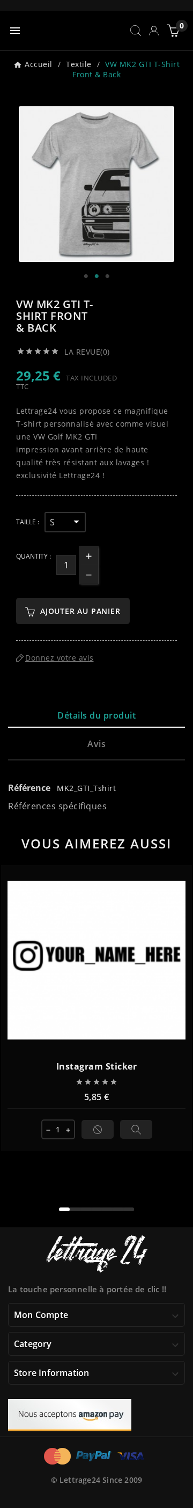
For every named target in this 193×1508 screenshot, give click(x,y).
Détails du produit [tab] (96, 715)
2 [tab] (96, 276)
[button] (64, 1209)
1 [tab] (85, 276)
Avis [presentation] (96, 744)
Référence (30, 788)
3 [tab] (107, 276)
